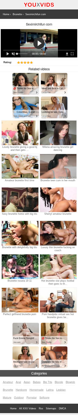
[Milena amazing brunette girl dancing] (58, 133)
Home (13, 408)
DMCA (62, 408)
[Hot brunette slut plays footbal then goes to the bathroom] (58, 266)
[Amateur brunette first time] (19, 166)
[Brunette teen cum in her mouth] (58, 166)
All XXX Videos (27, 408)
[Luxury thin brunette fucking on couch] (58, 233)
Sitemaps (51, 408)
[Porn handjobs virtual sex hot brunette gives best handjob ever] (58, 300)
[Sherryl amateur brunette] (58, 199)
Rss (41, 408)
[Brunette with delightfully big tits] (19, 233)
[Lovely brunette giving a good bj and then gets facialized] (19, 133)
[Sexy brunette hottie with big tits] (19, 199)
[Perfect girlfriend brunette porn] (19, 300)
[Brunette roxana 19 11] (19, 266)
